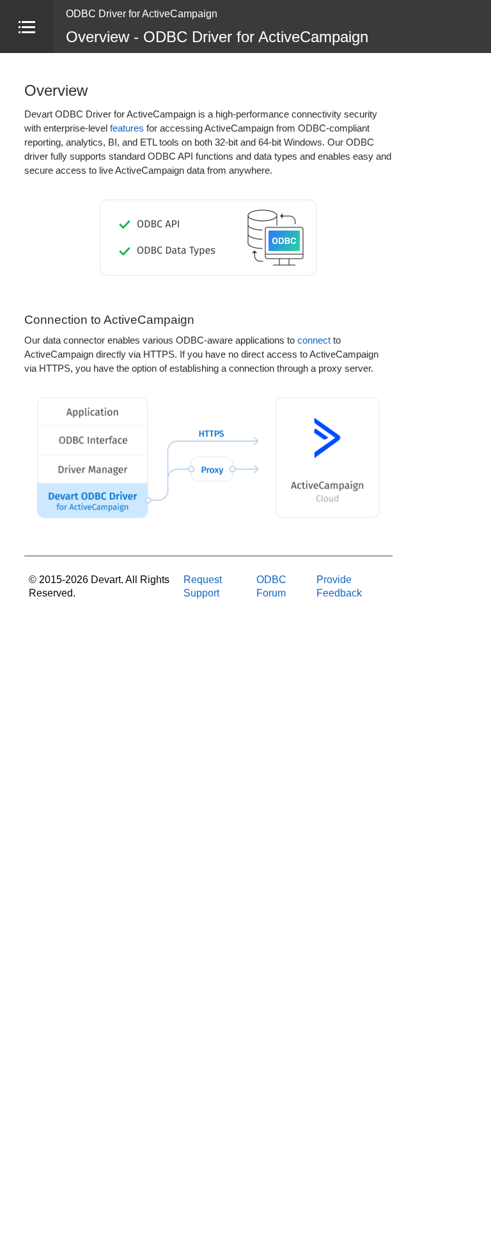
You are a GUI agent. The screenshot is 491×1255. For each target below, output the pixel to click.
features (127, 128)
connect (314, 340)
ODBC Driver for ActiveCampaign (141, 13)
